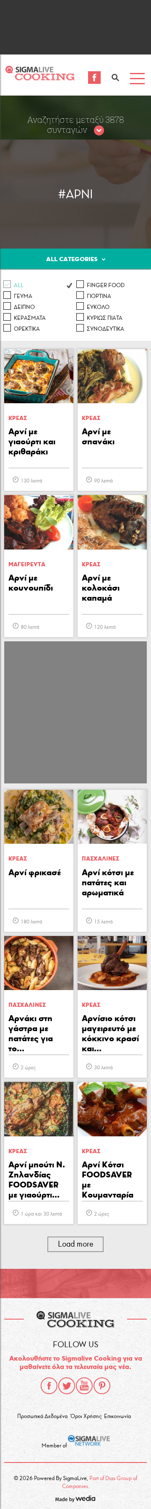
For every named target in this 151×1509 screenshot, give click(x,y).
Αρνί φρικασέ (34, 872)
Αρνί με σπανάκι (98, 436)
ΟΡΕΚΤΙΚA (27, 329)
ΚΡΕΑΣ (17, 418)
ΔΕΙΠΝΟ (24, 307)
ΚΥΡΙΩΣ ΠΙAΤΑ (104, 318)
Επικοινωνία (117, 1416)
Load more (76, 1244)
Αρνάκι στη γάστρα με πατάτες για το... (30, 1033)
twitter (66, 1385)
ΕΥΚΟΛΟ (98, 307)
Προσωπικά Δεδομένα (42, 1416)
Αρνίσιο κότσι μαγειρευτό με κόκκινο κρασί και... (110, 1033)
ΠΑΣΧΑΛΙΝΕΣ (100, 858)
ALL (18, 285)
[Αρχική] (40, 78)
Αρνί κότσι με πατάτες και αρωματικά (108, 882)
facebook (49, 1385)
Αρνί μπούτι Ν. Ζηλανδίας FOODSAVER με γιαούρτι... (36, 1179)
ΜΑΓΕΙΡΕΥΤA (26, 564)
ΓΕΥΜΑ (23, 296)
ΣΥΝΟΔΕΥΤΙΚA (105, 329)
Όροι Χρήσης (86, 1416)
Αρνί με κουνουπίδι (30, 583)
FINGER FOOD (106, 285)
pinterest (102, 1385)
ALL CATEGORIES (72, 259)
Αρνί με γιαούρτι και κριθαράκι (31, 441)
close (99, 130)
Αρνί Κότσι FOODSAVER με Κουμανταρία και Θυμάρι (107, 1180)
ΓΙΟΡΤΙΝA (99, 296)
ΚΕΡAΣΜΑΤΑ (30, 318)
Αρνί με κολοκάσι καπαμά (101, 588)
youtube (84, 1385)
